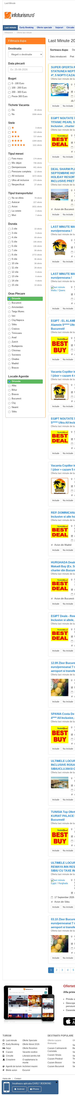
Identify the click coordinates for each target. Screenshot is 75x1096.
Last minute (10, 27)
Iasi (13, 315)
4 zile (27, 237)
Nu (27, 114)
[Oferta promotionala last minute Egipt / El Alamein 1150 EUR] (59, 345)
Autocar (27, 202)
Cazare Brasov (55, 1062)
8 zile (27, 254)
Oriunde (16, 298)
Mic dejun (27, 163)
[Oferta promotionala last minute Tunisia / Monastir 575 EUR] (59, 782)
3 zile (27, 233)
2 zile (27, 228)
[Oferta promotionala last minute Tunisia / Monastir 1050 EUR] (59, 836)
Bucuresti (16, 302)
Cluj (14, 403)
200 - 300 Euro (19, 92)
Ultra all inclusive (27, 180)
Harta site (7, 1078)
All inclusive (27, 176)
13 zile (27, 276)
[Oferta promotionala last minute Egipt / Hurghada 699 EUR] (59, 140)
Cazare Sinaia (54, 1055)
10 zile (27, 263)
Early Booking (26, 27)
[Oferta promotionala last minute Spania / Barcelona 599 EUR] (59, 485)
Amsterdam (17, 307)
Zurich (15, 341)
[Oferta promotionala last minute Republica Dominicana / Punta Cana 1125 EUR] (59, 531)
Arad (14, 337)
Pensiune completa (27, 171)
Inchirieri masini (30, 1066)
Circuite (8, 1056)
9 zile (27, 259)
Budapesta (17, 346)
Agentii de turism (13, 1066)
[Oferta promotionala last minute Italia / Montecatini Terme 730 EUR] (59, 690)
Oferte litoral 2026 (30, 1044)
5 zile (27, 241)
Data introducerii (58, 56)
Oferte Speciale (29, 1040)
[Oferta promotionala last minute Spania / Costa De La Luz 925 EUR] (59, 734)
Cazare (8, 1052)
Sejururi (59, 27)
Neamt (15, 407)
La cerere (27, 211)
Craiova (15, 328)
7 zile (27, 250)
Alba (14, 385)
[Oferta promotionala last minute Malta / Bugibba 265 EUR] (59, 247)
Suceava (16, 354)
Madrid (15, 363)
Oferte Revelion (29, 1048)
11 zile (27, 267)
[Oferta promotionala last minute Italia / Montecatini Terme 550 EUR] (59, 946)
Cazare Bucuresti (56, 1066)
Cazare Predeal (55, 1059)
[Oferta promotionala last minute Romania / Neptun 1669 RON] (59, 89)
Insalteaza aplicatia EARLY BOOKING (31, 1083)
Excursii (26, 1070)
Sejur (7, 1048)
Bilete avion (10, 1070)
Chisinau (16, 350)
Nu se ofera (27, 198)
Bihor (14, 390)
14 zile (27, 280)
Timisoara (17, 333)
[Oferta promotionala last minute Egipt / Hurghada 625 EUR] (59, 881)
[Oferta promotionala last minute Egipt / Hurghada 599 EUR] (59, 634)
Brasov (15, 367)
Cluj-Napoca (18, 320)
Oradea (15, 359)
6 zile (27, 246)
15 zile (27, 285)
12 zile (27, 272)
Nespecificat (27, 184)
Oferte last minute (24, 33)
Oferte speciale (44, 27)
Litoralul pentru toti (31, 1056)
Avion (27, 206)
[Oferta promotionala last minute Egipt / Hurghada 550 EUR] (59, 584)
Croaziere (9, 1059)
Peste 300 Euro (19, 96)
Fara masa (27, 158)
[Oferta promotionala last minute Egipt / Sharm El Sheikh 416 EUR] (59, 194)
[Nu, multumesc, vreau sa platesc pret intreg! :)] (56, 1082)
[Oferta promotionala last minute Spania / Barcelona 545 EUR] (59, 391)
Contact (17, 1078)
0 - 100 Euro (18, 83)
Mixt (27, 215)
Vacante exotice (30, 1052)
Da (27, 110)
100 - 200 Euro (19, 87)
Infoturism (20, 15)
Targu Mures (18, 311)
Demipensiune (27, 167)
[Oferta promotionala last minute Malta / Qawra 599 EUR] (59, 288)
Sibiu (14, 324)
